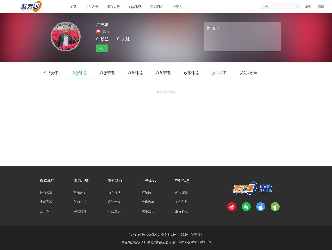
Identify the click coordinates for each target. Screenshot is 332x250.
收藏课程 (191, 72)
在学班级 (163, 72)
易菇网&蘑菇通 (158, 242)
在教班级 (107, 72)
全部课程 (91, 6)
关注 (102, 48)
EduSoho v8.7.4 (157, 234)
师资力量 (113, 6)
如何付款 (181, 201)
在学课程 (135, 72)
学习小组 (80, 201)
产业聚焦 (114, 211)
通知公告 (114, 201)
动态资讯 (135, 6)
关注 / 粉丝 (248, 72)
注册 (321, 6)
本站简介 (148, 192)
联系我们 (148, 211)
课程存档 (197, 234)
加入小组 (219, 72)
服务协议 (181, 211)
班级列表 (156, 6)
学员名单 (148, 201)
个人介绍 (51, 72)
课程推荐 (80, 211)
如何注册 (181, 192)
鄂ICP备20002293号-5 (195, 242)
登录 (308, 6)
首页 (73, 6)
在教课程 (79, 72)
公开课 (177, 6)
